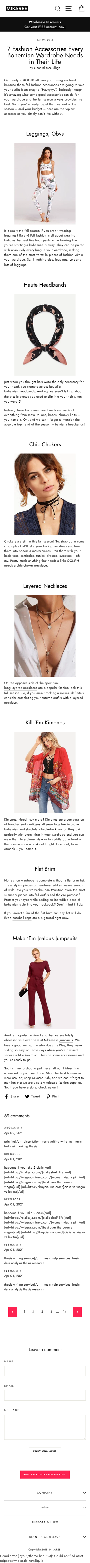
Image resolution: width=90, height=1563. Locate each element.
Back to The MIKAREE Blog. (48, 1474)
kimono (60, 829)
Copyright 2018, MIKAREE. (45, 1549)
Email (9, 1386)
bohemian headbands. (20, 391)
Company (45, 1493)
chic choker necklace (32, 565)
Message (12, 1410)
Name (9, 1361)
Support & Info (45, 1522)
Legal (45, 1507)
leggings (61, 259)
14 (64, 1311)
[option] (45, 24)
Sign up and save (45, 1537)
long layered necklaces (20, 687)
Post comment (45, 1451)
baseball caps (22, 917)
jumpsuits (66, 1040)
